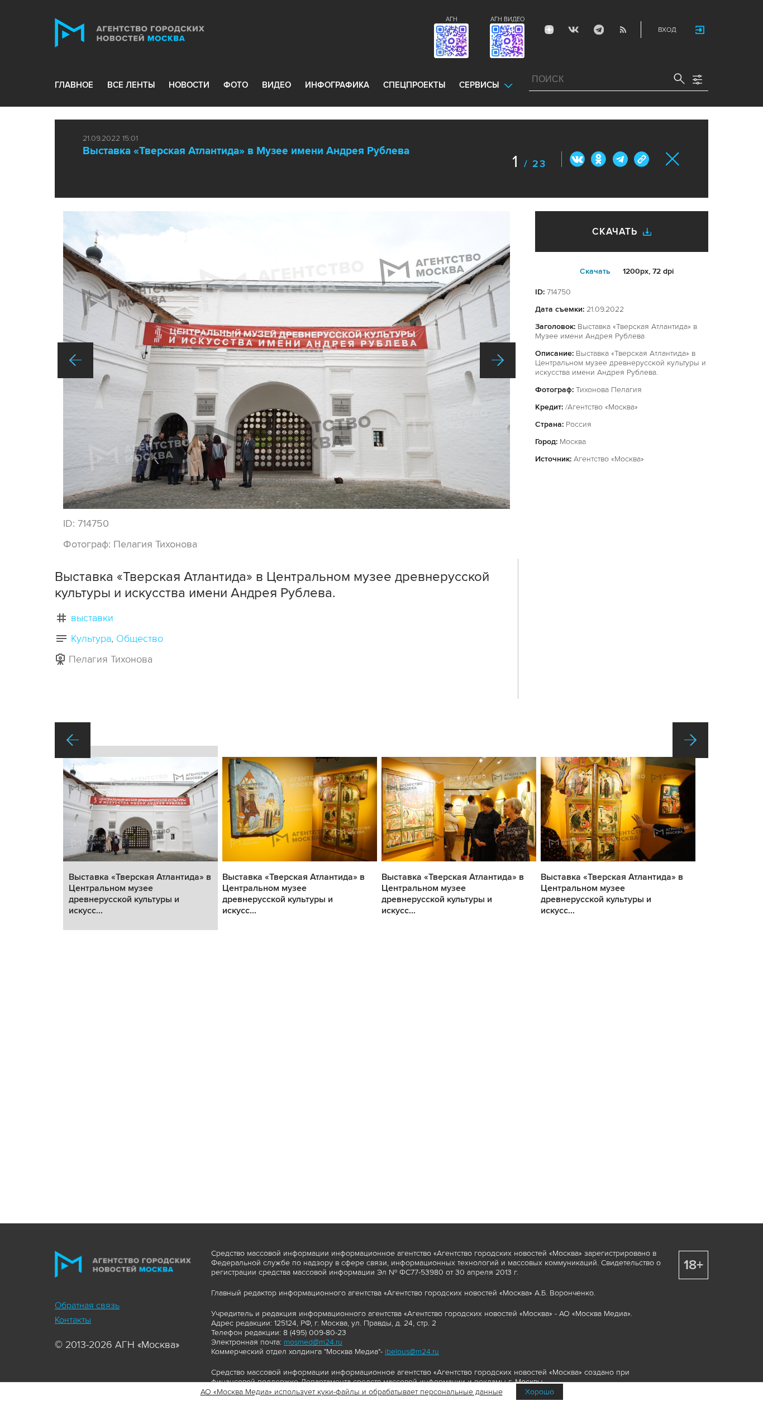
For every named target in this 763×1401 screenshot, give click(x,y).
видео (276, 85)
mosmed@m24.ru (313, 1342)
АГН (451, 19)
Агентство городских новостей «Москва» (151, 32)
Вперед (498, 360)
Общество (139, 638)
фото (235, 85)
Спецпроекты (414, 85)
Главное (74, 85)
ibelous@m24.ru (412, 1351)
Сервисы (479, 85)
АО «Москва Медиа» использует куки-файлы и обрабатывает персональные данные (352, 1392)
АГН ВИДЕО (507, 19)
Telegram (598, 29)
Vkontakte (573, 29)
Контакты (73, 1320)
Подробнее (140, 838)
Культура (91, 638)
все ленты (131, 85)
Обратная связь (87, 1305)
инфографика (337, 85)
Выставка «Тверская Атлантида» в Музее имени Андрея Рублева (246, 151)
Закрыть (672, 158)
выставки (92, 618)
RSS (622, 29)
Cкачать (595, 271)
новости (189, 85)
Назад (75, 360)
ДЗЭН (549, 29)
